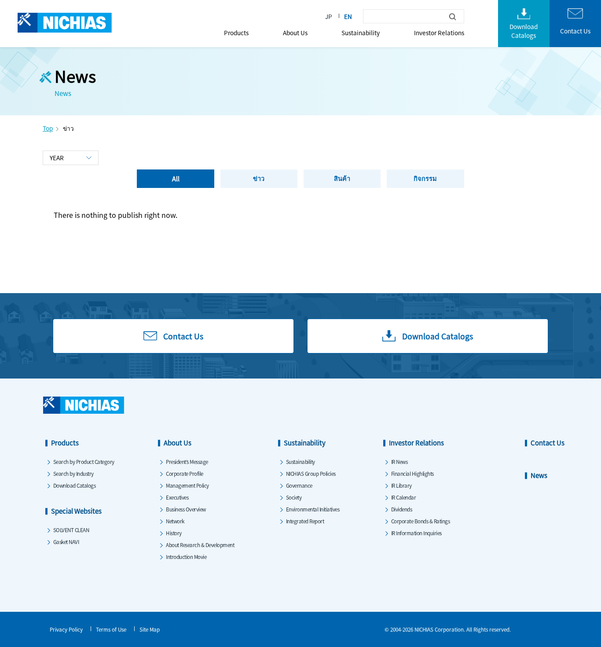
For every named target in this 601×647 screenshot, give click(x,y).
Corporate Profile (184, 473)
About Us (295, 32)
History (174, 533)
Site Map (149, 629)
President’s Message (187, 461)
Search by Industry (73, 473)
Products (236, 32)
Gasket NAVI (66, 541)
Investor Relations (439, 32)
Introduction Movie (186, 556)
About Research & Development (200, 544)
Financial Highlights (412, 473)
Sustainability (360, 32)
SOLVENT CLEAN (71, 529)
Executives (177, 497)
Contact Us (547, 442)
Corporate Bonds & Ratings (420, 521)
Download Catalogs (74, 485)
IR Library (401, 485)
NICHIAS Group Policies (311, 473)
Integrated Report (305, 521)
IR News (399, 461)
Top (48, 128)
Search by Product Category (83, 461)
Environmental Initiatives (313, 509)
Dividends (401, 509)
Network (175, 521)
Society (294, 497)
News (539, 475)
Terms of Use (111, 629)
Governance (299, 485)
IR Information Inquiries (416, 533)
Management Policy (187, 485)
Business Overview (186, 509)
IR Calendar (403, 497)
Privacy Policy (66, 629)
